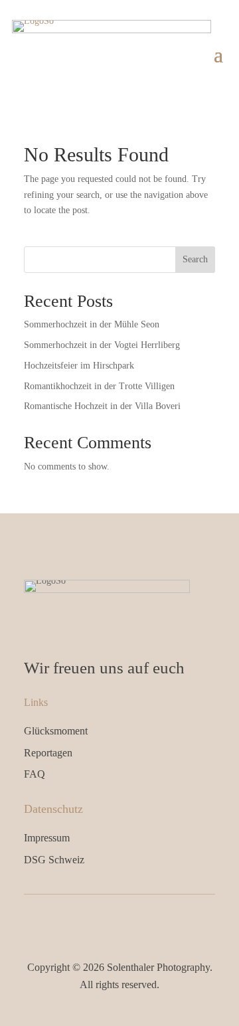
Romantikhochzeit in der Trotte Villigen (99, 386)
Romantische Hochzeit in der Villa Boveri (102, 406)
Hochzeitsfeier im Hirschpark (79, 366)
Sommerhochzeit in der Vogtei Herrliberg (102, 345)
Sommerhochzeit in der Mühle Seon (91, 324)
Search (195, 259)
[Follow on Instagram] (133, 921)
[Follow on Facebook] (105, 921)
